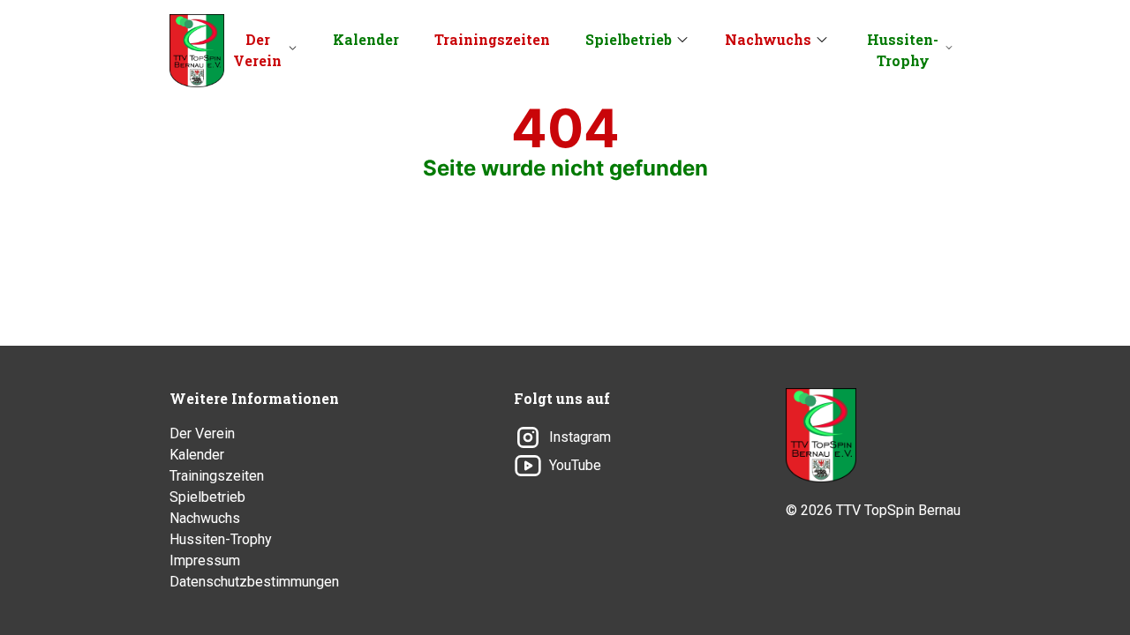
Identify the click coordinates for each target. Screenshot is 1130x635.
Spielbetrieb (628, 39)
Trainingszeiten (492, 39)
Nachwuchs (768, 39)
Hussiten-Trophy (902, 50)
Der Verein (257, 50)
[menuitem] (264, 50)
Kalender (366, 39)
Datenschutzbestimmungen (254, 581)
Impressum (205, 560)
